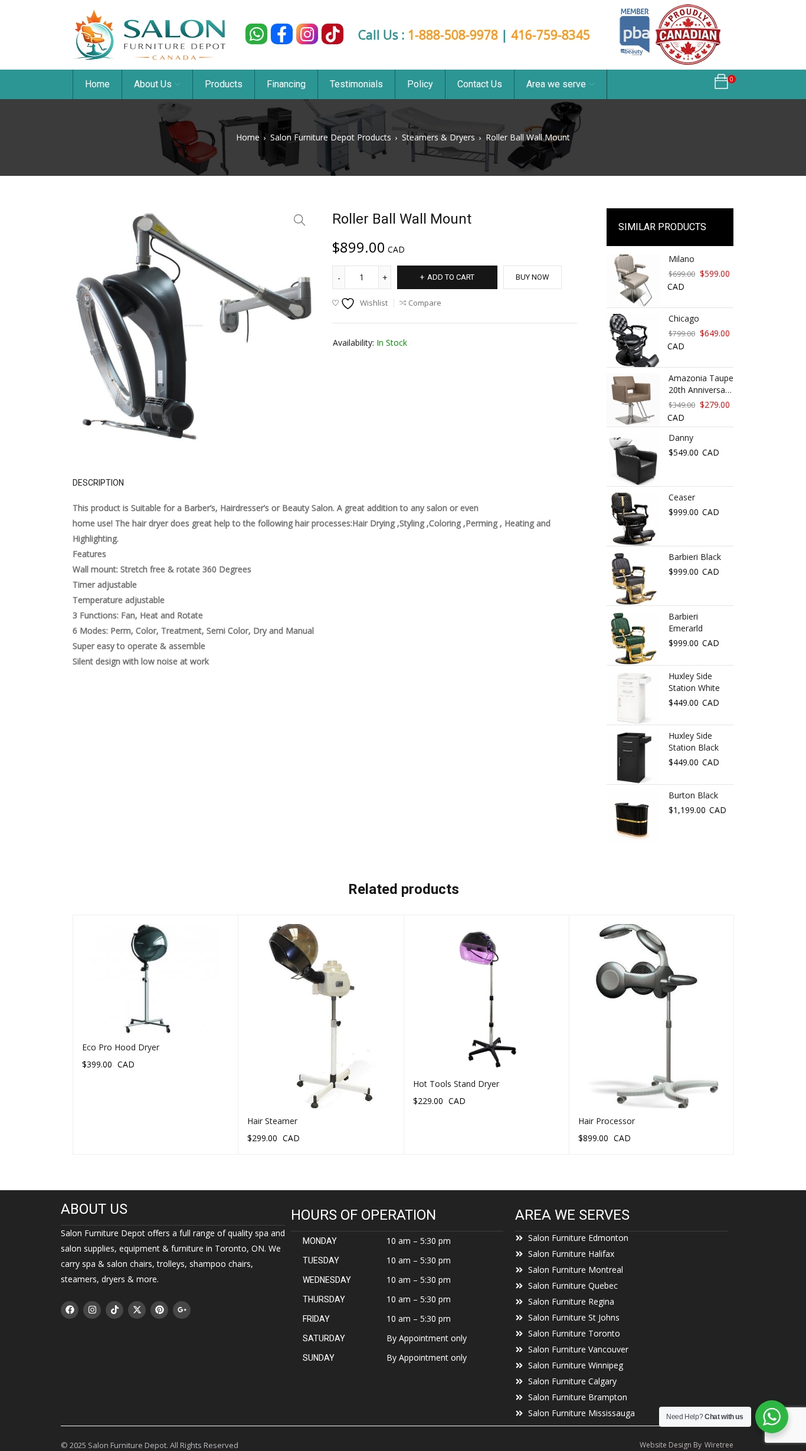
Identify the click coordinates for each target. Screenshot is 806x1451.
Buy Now (532, 277)
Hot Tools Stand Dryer (456, 1083)
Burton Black (693, 795)
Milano (681, 258)
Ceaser (682, 497)
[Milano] (633, 280)
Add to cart (450, 277)
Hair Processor (606, 1120)
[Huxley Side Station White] (633, 698)
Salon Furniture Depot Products (330, 137)
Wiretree (719, 1445)
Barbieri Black (695, 556)
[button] (300, 220)
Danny (681, 437)
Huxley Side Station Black (694, 741)
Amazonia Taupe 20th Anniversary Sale (701, 384)
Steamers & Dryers (438, 137)
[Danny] (633, 459)
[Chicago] (633, 340)
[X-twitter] (137, 1310)
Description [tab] (98, 482)
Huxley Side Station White (694, 681)
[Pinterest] (159, 1310)
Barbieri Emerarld (686, 622)
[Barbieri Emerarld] (633, 638)
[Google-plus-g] (182, 1310)
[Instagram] (92, 1310)
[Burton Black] (633, 817)
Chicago (684, 318)
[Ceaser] (633, 519)
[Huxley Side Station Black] (633, 757)
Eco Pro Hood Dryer (120, 1047)
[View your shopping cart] (721, 84)
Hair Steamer (272, 1120)
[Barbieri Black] (633, 578)
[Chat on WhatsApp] (256, 34)
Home (248, 137)
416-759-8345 (550, 35)
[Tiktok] (114, 1310)
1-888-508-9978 (453, 35)
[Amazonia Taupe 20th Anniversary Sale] (633, 400)
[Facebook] (69, 1310)
